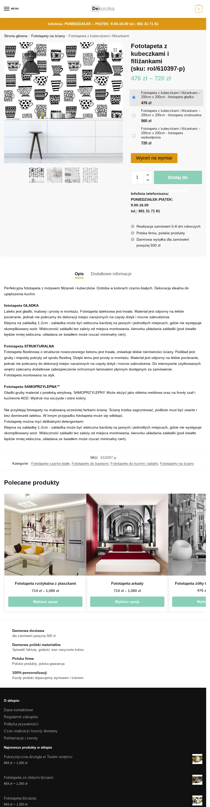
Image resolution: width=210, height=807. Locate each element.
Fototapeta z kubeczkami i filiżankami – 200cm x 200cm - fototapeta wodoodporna (170, 133)
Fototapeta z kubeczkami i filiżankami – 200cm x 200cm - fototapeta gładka (170, 95)
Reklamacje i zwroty (21, 738)
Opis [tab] (79, 274)
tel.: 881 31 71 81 (144, 24)
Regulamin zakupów (21, 717)
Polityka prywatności (21, 724)
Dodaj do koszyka (178, 179)
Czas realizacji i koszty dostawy (31, 731)
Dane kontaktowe (18, 710)
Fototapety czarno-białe (50, 463)
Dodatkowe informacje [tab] (111, 274)
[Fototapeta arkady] (127, 535)
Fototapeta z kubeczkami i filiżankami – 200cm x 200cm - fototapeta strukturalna (171, 113)
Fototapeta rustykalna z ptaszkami (45, 583)
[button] (115, 50)
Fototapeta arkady (127, 583)
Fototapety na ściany (48, 36)
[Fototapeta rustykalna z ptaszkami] (45, 535)
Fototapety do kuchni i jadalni (134, 463)
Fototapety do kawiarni (90, 463)
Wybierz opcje (45, 602)
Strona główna (15, 36)
